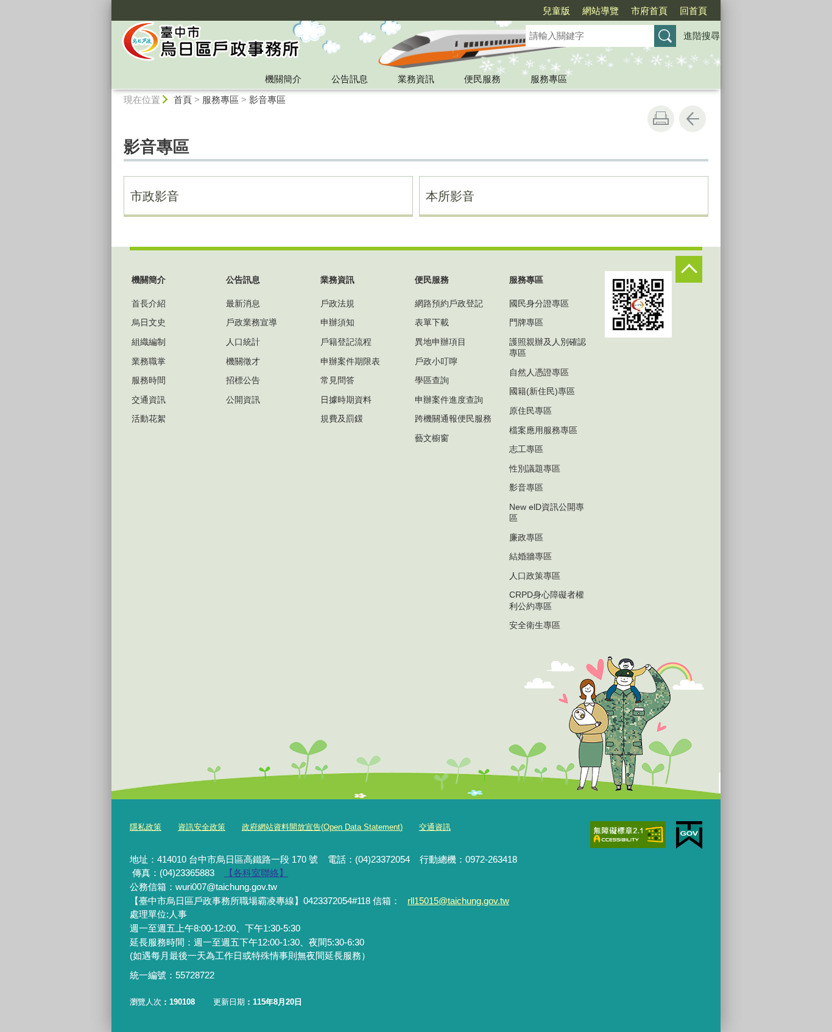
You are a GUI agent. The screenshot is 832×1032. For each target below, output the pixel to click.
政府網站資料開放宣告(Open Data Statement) (322, 827)
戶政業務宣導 (251, 322)
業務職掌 (149, 361)
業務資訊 (416, 79)
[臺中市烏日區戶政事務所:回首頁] (304, 44)
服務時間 (149, 380)
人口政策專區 (534, 576)
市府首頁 (649, 10)
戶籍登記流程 (346, 342)
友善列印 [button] (660, 118)
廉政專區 (526, 537)
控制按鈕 (688, 269)
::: (106, 5)
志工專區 (526, 449)
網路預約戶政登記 (449, 303)
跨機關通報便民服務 (453, 418)
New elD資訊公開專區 (546, 512)
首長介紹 (149, 303)
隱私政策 (145, 827)
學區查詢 (432, 380)
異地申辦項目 (440, 342)
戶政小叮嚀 (436, 361)
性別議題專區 (534, 468)
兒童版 (556, 10)
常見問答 (337, 380)
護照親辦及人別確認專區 (547, 347)
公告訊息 (349, 79)
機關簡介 (283, 79)
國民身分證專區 (539, 303)
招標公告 (243, 380)
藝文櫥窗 (432, 438)
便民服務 (482, 79)
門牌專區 (526, 322)
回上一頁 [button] (692, 118)
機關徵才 (243, 361)
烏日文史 (149, 322)
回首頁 (693, 10)
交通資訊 (149, 400)
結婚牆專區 (530, 556)
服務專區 (549, 79)
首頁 (183, 99)
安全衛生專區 (534, 625)
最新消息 (243, 303)
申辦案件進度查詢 (449, 400)
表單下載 (432, 322)
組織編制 (149, 342)
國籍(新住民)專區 (542, 391)
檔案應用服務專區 (543, 430)
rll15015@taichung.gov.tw (458, 901)
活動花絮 (149, 418)
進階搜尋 (701, 35)
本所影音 (450, 196)
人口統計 (243, 342)
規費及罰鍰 (341, 418)
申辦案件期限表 (350, 361)
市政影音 (154, 196)
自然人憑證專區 (539, 372)
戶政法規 (337, 303)
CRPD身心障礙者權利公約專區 (546, 600)
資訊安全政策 (201, 827)
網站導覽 (600, 10)
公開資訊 (243, 400)
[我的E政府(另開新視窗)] (689, 835)
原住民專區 (530, 410)
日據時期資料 (346, 400)
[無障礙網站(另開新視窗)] (628, 834)
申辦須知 (337, 322)
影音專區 (267, 99)
